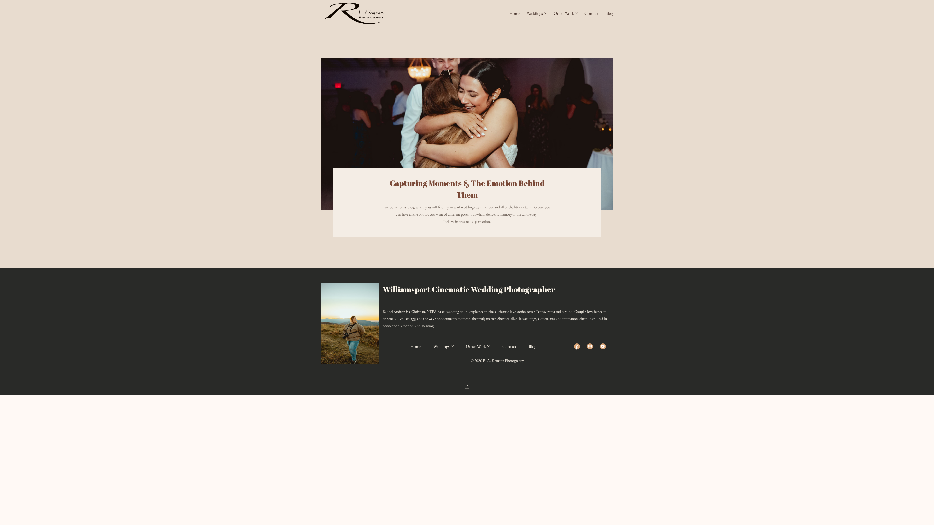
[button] (537, 13)
